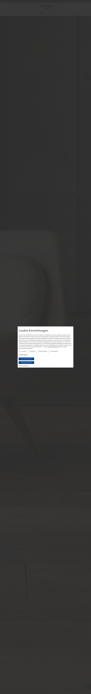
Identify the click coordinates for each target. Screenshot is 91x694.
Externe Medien (54, 351)
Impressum (26, 365)
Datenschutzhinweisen (53, 346)
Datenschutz (21, 365)
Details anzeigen (23, 354)
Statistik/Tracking (43, 351)
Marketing (32, 351)
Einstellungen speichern (26, 362)
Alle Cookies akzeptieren (26, 358)
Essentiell (24, 351)
